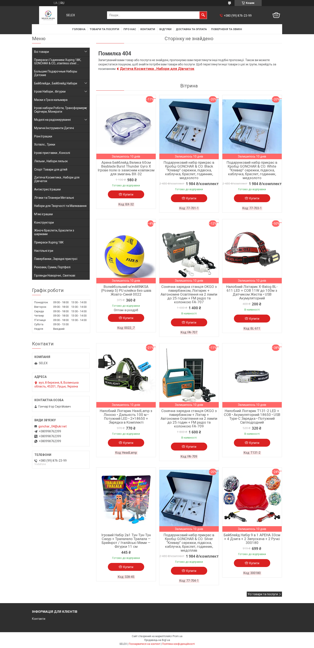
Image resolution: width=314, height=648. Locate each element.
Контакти (147, 29)
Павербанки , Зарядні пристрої (55, 259)
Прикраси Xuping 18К (49, 242)
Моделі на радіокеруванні (52, 119)
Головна (78, 29)
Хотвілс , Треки (44, 144)
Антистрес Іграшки (47, 189)
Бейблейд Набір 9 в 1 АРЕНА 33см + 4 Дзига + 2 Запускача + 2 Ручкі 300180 (252, 539)
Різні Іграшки (43, 136)
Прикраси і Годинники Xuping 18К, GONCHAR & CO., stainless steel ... (57, 61)
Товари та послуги (104, 29)
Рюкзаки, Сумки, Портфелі (52, 267)
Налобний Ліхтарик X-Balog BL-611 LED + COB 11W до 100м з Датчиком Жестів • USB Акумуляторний (252, 292)
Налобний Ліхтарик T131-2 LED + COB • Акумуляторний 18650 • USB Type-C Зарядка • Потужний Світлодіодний (252, 416)
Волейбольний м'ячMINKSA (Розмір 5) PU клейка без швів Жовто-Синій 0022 (126, 290)
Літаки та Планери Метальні (54, 197)
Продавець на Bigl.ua (157, 640)
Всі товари (41, 51)
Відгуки (165, 29)
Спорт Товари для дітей (50, 169)
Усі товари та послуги (263, 594)
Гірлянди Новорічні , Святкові (54, 275)
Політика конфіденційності (178, 643)
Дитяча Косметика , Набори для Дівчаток (157, 68)
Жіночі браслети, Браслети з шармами (54, 232)
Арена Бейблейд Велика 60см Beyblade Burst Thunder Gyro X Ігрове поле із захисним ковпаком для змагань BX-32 (126, 168)
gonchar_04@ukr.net (52, 426)
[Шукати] (203, 15)
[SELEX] (48, 15)
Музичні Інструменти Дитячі (54, 128)
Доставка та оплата (191, 29)
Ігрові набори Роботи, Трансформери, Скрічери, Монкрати (60, 109)
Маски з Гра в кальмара (50, 100)
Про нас (129, 29)
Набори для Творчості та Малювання (60, 206)
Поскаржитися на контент (144, 643)
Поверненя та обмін (226, 29)
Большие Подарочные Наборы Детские (55, 73)
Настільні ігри (43, 250)
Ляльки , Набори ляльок (51, 161)
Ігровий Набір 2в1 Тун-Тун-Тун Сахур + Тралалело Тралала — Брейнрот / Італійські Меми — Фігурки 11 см (126, 540)
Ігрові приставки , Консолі (52, 153)
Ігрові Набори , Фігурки (50, 91)
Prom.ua (177, 636)
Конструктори (44, 222)
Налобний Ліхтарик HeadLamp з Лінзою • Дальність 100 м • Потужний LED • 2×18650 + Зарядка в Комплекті (126, 416)
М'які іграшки (43, 214)
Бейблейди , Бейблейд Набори (55, 83)
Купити (128, 194)
